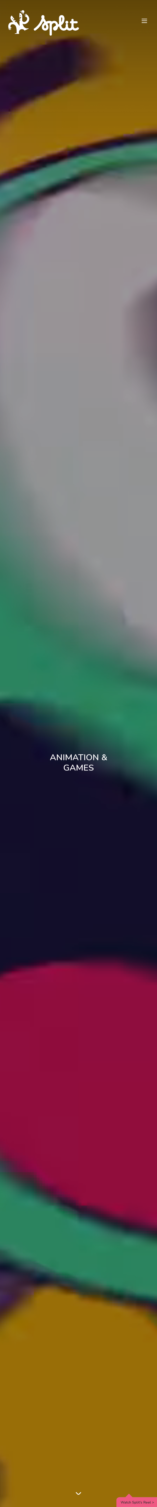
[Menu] (144, 21)
